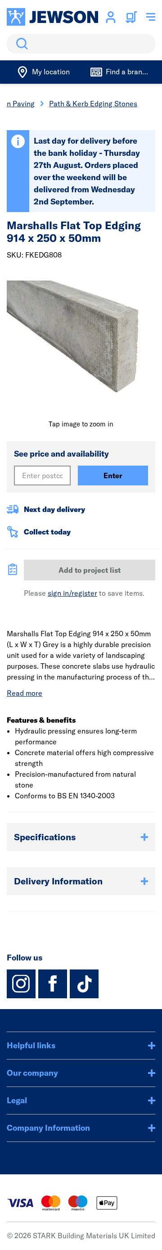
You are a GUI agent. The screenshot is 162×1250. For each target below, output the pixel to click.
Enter (113, 475)
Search (20, 44)
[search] (81, 44)
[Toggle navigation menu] (150, 17)
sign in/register (72, 593)
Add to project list (89, 570)
